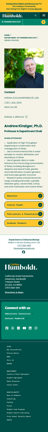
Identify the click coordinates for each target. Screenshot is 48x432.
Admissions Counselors (18, 314)
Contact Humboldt (15, 318)
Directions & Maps (14, 293)
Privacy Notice (13, 353)
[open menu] (44, 15)
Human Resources (13, 381)
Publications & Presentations (23, 214)
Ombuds (9, 420)
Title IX (10, 360)
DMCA (8, 357)
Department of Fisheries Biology (20, 38)
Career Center (12, 385)
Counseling (11, 399)
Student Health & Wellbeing (18, 413)
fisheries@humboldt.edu (24, 248)
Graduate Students (16, 223)
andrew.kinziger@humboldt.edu (21, 97)
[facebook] (24, 252)
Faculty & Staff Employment (18, 374)
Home (7, 35)
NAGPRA (9, 364)
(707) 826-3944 (13, 102)
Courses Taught (15, 205)
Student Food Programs (16, 409)
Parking (10, 402)
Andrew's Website (14, 117)
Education (12, 196)
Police (9, 406)
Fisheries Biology (12, 22)
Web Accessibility (14, 350)
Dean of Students (14, 395)
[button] (36, 15)
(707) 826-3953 (24, 246)
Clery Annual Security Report (19, 416)
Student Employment (14, 378)
